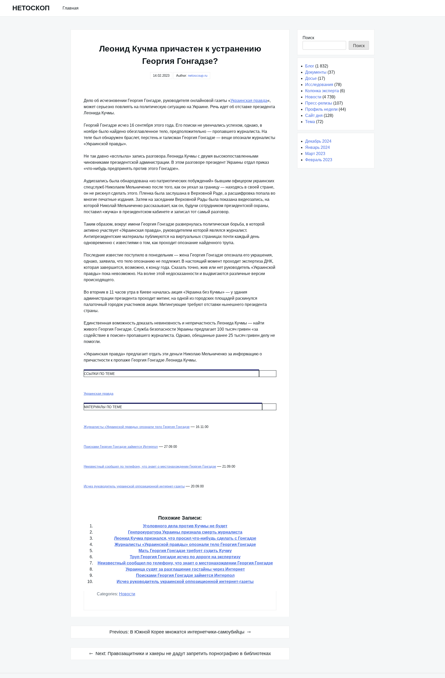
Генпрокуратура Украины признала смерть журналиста (185, 532)
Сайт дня (314, 115)
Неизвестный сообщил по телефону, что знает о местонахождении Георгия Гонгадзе (185, 563)
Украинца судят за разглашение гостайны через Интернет (185, 569)
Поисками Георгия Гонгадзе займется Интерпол (185, 575)
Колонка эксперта (322, 91)
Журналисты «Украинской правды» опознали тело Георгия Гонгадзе (185, 544)
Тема (310, 121)
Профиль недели (321, 109)
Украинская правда (248, 100)
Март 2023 (315, 153)
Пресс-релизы (318, 103)
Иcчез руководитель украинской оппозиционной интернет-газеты (185, 581)
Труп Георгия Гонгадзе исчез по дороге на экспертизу (185, 557)
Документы (316, 72)
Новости (127, 594)
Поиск (308, 38)
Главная (71, 8)
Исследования (319, 84)
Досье (311, 78)
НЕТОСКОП (31, 8)
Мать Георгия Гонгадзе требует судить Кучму (185, 550)
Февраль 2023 (318, 160)
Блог (309, 66)
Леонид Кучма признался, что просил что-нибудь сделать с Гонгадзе (185, 538)
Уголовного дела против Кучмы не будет (185, 526)
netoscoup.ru (197, 76)
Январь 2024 (317, 147)
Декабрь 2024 (318, 141)
